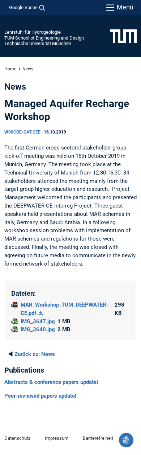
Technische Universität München (37, 43)
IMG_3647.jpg (38, 321)
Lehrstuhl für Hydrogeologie (32, 32)
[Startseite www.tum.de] (123, 36)
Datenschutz (17, 438)
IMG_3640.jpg (38, 329)
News (34, 354)
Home (10, 68)
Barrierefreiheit (98, 438)
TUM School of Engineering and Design (44, 38)
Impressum (56, 438)
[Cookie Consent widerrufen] (126, 440)
